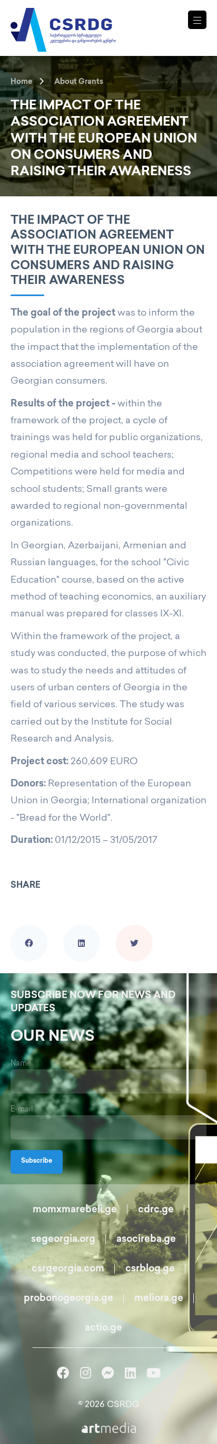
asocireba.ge (146, 1239)
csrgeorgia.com (68, 1269)
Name (21, 1064)
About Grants (78, 82)
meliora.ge (158, 1299)
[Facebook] (29, 928)
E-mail (22, 1110)
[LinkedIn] (81, 928)
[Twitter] (134, 928)
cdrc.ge (156, 1210)
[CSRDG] (63, 17)
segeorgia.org (63, 1239)
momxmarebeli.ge (75, 1210)
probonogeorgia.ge (68, 1299)
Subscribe (36, 1161)
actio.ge (103, 1328)
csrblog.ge (150, 1269)
